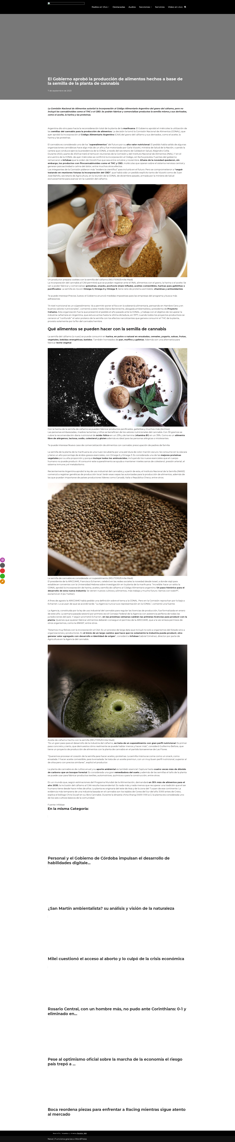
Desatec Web (82, 1133)
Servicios (160, 7)
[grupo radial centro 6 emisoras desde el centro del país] (66, 7)
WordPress (81, 1139)
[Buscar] (185, 7)
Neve (50, 1139)
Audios (132, 7)
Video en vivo (175, 7)
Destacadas (119, 7)
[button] (108, 7)
